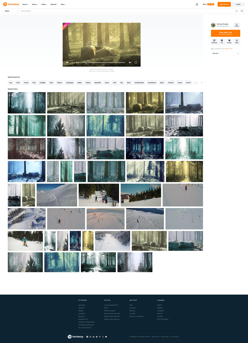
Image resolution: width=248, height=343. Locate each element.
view (51, 83)
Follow (237, 26)
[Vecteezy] (11, 4)
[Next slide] (200, 82)
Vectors (24, 4)
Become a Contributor (136, 316)
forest (26, 83)
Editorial (53, 4)
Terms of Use (155, 337)
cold (114, 83)
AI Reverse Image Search (86, 322)
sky (121, 83)
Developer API (83, 319)
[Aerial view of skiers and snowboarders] (66, 218)
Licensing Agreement (111, 305)
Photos (34, 4)
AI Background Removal (86, 325)
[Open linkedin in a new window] (93, 336)
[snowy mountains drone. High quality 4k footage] (57, 195)
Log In (238, 4)
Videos (43, 4)
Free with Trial (225, 33)
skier (128, 83)
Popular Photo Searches (112, 316)
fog (10, 83)
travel (180, 83)
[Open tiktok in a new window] (100, 336)
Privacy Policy (165, 337)
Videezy (80, 311)
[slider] (104, 62)
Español (159, 308)
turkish (188, 83)
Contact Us (132, 308)
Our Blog (132, 313)
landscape (69, 83)
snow (107, 83)
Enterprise (81, 313)
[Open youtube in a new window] (106, 336)
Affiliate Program (109, 311)
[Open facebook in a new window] (87, 336)
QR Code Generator (84, 328)
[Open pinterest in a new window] (96, 336)
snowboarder (139, 83)
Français (160, 316)
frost (18, 83)
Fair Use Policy (174, 337)
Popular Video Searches (112, 319)
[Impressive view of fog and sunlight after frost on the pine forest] (27, 102)
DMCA (106, 308)
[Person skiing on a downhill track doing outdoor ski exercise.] (141, 195)
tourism (171, 83)
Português (160, 311)
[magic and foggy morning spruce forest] (50, 241)
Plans (204, 4)
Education (81, 316)
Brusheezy (81, 305)
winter (88, 83)
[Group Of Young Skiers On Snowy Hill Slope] (183, 195)
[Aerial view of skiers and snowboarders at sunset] (106, 218)
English (159, 305)
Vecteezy (81, 308)
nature (59, 83)
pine (34, 83)
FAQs (131, 305)
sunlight (42, 83)
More (62, 4)
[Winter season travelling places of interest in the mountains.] (99, 195)
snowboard (152, 83)
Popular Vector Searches (112, 313)
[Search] (236, 11)
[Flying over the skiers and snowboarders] (184, 218)
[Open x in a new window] (103, 336)
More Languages (162, 319)
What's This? (229, 49)
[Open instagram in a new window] (90, 336)
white (80, 83)
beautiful (98, 83)
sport (162, 83)
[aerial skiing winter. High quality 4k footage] (145, 218)
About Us (132, 311)
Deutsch (160, 313)
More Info (215, 53)
